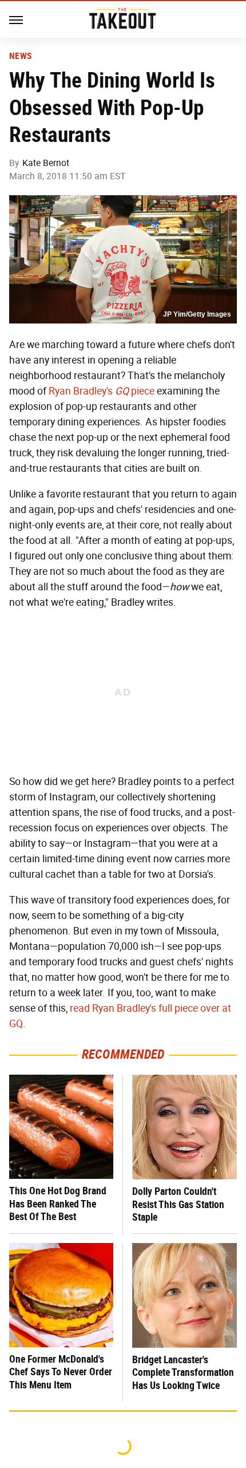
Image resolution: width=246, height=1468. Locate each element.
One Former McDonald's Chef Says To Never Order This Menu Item (60, 1372)
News (20, 56)
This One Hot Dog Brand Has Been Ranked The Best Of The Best (57, 1203)
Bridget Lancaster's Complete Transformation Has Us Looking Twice (183, 1372)
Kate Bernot (45, 162)
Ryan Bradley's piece (101, 391)
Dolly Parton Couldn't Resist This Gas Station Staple (178, 1204)
